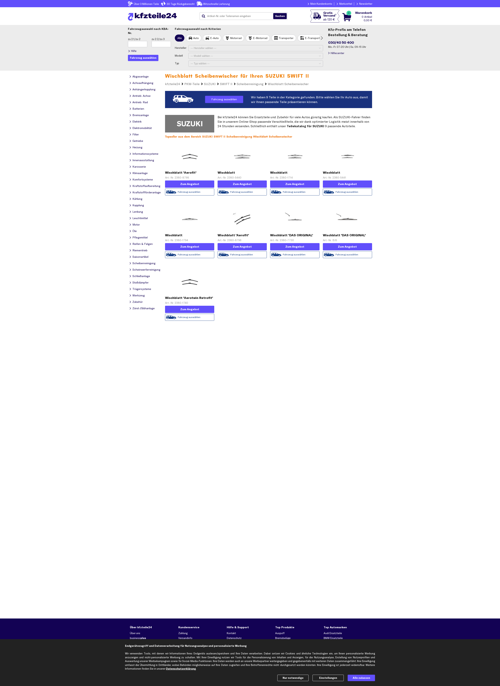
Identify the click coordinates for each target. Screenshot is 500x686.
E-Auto (214, 38)
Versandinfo (185, 638)
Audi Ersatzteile (333, 633)
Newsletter (365, 3)
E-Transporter (313, 38)
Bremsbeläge (283, 638)
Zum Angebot (189, 184)
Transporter (286, 38)
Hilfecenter (337, 53)
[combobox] (238, 16)
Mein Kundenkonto (321, 3)
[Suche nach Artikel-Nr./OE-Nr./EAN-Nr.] (280, 16)
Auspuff (280, 633)
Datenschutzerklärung (181, 668)
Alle (179, 38)
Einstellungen (328, 677)
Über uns (135, 633)
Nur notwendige (293, 677)
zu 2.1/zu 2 (134, 39)
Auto (196, 38)
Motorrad (236, 38)
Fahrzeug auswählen (224, 99)
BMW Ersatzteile (333, 638)
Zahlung (183, 633)
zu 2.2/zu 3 (158, 39)
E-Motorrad (260, 38)
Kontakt (231, 633)
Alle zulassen (361, 677)
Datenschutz (234, 638)
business (138, 638)
